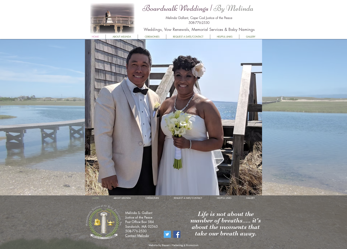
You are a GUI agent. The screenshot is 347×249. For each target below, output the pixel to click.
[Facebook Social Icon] (176, 234)
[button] (173, 117)
